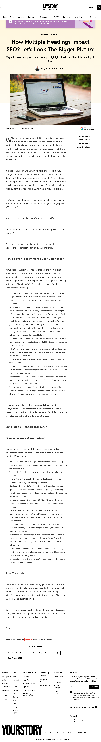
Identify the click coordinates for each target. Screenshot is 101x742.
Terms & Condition (80, 732)
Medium (29, 639)
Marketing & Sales (49, 34)
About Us (48, 732)
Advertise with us (35, 646)
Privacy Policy (66, 732)
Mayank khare (48, 69)
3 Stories (62, 68)
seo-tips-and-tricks (16, 653)
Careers (57, 732)
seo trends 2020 (15, 658)
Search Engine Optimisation (44, 653)
